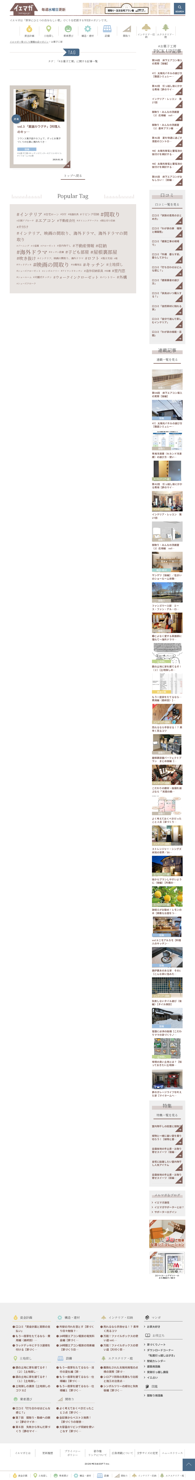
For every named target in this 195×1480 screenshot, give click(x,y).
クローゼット (49, 245)
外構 (123, 277)
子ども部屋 (78, 252)
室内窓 (119, 270)
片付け (23, 226)
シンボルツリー (51, 270)
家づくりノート (156, 1344)
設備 (27, 149)
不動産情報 (84, 245)
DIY (64, 214)
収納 (102, 246)
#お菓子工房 (22, 153)
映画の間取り (53, 264)
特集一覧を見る (167, 1115)
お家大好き (153, 1326)
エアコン (46, 220)
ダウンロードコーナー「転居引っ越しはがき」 (161, 1352)
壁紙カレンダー (156, 1361)
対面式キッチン (43, 277)
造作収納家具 (94, 271)
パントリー (108, 277)
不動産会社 (67, 220)
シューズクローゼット (29, 270)
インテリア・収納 (161, 509)
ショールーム (25, 277)
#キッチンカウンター (38, 153)
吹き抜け (27, 258)
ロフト (93, 258)
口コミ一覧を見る (167, 205)
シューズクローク (27, 283)
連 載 (16, 118)
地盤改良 (73, 214)
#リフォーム (22, 155)
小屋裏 (35, 245)
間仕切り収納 (108, 220)
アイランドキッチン (72, 270)
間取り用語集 (155, 1395)
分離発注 (77, 264)
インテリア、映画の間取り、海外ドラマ (61, 258)
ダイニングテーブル (88, 220)
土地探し (116, 264)
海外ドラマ (33, 252)
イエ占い (152, 1377)
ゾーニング (23, 245)
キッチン (95, 264)
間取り (112, 214)
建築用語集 (153, 1366)
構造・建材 (161, 570)
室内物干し (65, 245)
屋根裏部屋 (105, 252)
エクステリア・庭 (161, 478)
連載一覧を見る (167, 360)
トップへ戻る (73, 176)
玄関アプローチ (26, 220)
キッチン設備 (57, 251)
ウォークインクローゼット (77, 277)
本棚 (108, 270)
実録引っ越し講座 (157, 1372)
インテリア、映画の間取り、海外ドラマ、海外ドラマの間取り (72, 236)
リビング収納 (90, 214)
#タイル (58, 153)
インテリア (30, 214)
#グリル (50, 153)
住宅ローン (52, 214)
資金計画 (161, 691)
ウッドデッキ (25, 264)
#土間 (31, 155)
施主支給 (107, 258)
